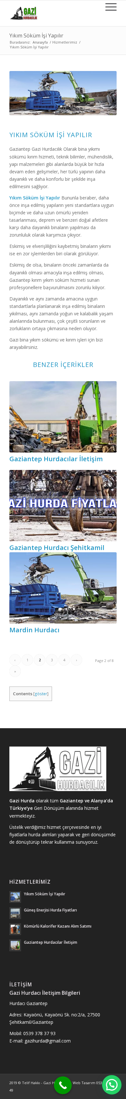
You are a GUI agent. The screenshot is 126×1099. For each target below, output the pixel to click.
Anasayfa (40, 42)
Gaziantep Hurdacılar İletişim (56, 458)
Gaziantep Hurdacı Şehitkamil (56, 547)
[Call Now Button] (63, 1085)
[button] (111, 1084)
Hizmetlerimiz (64, 42)
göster (41, 694)
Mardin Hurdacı (34, 630)
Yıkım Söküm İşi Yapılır (36, 35)
